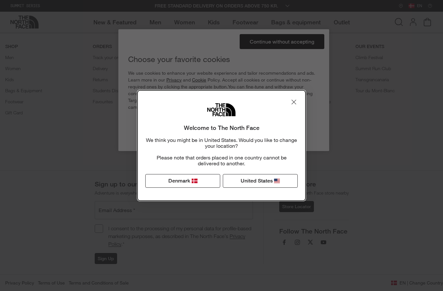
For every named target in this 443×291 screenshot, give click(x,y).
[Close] (294, 102)
